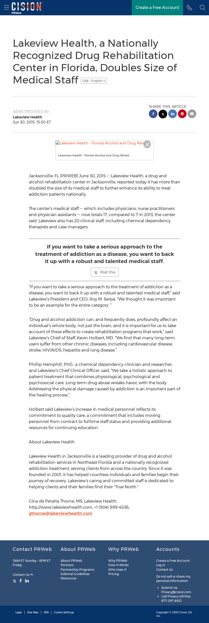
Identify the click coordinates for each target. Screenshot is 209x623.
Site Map (32, 612)
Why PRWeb (117, 561)
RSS (46, 612)
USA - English (92, 81)
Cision (183, 612)
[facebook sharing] (153, 114)
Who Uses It (117, 569)
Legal (18, 612)
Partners (67, 565)
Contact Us (21, 575)
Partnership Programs (77, 569)
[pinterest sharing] (182, 114)
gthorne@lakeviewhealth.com (60, 513)
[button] (202, 7)
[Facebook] (20, 580)
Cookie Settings (64, 612)
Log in (160, 565)
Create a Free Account (173, 561)
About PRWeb (71, 561)
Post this (107, 272)
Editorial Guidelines (75, 574)
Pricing (113, 574)
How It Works (118, 565)
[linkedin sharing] (172, 114)
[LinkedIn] (27, 580)
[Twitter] (15, 580)
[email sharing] (192, 114)
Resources (68, 578)
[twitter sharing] (163, 115)
